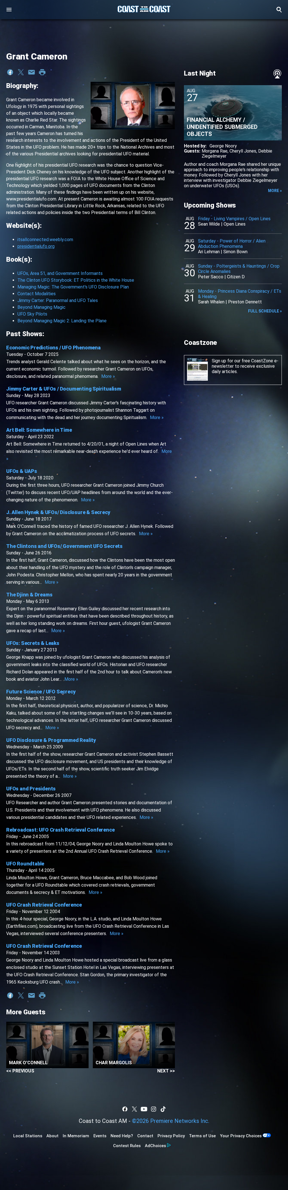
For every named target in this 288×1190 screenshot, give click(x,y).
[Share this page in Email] (31, 72)
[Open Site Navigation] (9, 9)
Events (99, 1135)
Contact (145, 1135)
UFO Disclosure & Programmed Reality (51, 740)
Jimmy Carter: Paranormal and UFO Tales (57, 300)
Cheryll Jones (243, 151)
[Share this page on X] (21, 72)
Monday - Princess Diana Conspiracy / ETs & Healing (239, 293)
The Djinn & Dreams (29, 595)
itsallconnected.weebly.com (45, 239)
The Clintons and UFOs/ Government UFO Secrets (64, 546)
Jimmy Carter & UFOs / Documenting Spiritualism (63, 389)
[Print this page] (42, 72)
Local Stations (27, 1135)
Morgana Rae (215, 151)
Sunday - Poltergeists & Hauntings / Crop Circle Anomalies (239, 268)
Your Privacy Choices (241, 1135)
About (52, 1135)
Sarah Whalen (211, 302)
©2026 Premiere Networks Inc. (170, 1121)
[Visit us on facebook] (125, 1109)
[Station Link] (144, 9)
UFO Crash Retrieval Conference (44, 905)
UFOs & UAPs (21, 471)
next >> (166, 1071)
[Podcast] (277, 73)
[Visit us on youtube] (144, 1109)
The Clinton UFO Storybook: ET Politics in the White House (75, 280)
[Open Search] (279, 9)
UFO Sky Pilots (32, 314)
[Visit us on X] (134, 1109)
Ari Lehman (209, 251)
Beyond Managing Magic (41, 307)
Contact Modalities (36, 293)
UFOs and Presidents (31, 789)
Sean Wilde (209, 224)
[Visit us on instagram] (153, 1109)
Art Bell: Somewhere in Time (39, 430)
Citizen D (236, 276)
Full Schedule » (265, 311)
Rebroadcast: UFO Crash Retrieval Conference (60, 830)
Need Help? (122, 1135)
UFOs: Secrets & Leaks (32, 643)
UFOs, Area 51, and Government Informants (60, 273)
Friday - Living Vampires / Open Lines (234, 218)
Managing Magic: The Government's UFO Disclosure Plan (73, 287)
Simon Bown (235, 251)
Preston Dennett (245, 302)
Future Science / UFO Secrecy (40, 692)
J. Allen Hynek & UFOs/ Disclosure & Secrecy (58, 512)
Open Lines (235, 224)
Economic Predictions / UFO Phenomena (53, 348)
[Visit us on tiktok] (163, 1109)
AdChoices (155, 1145)
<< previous (20, 1071)
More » (108, 376)
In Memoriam (76, 1135)
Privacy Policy (171, 1135)
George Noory (223, 146)
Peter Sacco (210, 276)
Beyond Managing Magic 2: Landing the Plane (62, 320)
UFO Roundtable (25, 864)
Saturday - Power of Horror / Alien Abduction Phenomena (232, 243)
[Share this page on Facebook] (10, 72)
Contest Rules (127, 1145)
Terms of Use (202, 1135)
